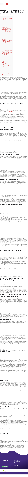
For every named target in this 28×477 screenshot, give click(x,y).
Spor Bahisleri (4, 39)
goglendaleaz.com (11, 111)
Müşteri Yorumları (4, 63)
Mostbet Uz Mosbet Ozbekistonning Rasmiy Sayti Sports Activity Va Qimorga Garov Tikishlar (7, 53)
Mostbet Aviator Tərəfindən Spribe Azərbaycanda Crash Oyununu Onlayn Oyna (7, 73)
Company (3, 62)
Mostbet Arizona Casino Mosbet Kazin (7, 18)
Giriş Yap (3, 64)
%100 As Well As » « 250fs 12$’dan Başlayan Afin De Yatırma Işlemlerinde (6, 48)
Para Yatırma (3, 38)
